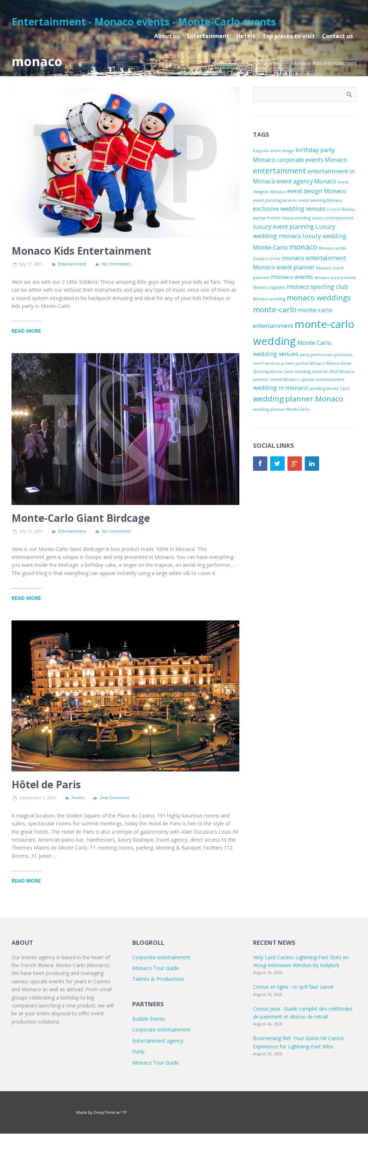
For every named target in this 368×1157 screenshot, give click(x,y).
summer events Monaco (276, 379)
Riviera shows (338, 363)
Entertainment (72, 264)
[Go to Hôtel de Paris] (125, 696)
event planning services (275, 200)
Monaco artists (332, 248)
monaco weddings (319, 297)
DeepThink (104, 1112)
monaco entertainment (314, 258)
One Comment (114, 797)
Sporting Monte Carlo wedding (281, 371)
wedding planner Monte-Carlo (281, 409)
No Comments (116, 264)
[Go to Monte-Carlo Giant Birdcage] (125, 429)
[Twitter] (277, 463)
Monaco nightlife (269, 287)
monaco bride (266, 258)
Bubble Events (148, 1018)
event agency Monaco (306, 181)
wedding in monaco (280, 387)
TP (124, 1112)
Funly (138, 1051)
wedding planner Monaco (298, 398)
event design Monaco (316, 191)
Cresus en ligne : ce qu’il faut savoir (293, 986)
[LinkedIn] (312, 463)
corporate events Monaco (312, 159)
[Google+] (295, 463)
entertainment (279, 170)
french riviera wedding (288, 217)
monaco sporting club (317, 286)
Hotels (78, 797)
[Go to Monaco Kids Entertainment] (125, 162)
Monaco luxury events (335, 277)
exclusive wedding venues (289, 208)
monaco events (292, 277)
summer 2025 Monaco (333, 371)
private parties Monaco (303, 363)
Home (271, 63)
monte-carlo (274, 309)
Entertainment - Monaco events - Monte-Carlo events (144, 21)
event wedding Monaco (320, 200)
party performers (316, 354)
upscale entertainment (322, 379)
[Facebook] (260, 463)
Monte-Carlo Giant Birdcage (81, 518)
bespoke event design (273, 150)
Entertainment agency (157, 1040)
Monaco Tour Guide (155, 968)
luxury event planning (283, 226)
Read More (26, 330)
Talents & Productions (158, 978)
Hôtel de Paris (46, 784)
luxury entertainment (332, 217)
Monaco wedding (269, 298)
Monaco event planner (284, 267)
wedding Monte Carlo (329, 388)
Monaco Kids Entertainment (81, 251)
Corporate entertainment (161, 957)
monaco (303, 247)
